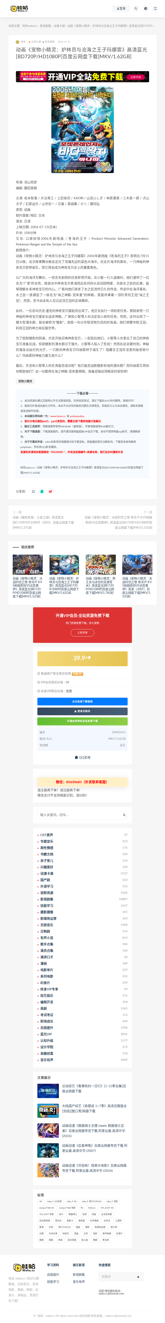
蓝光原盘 (72, 1240)
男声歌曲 (106, 1234)
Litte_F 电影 (112, 1201)
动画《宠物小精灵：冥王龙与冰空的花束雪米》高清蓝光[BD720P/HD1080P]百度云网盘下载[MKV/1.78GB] (100, 585)
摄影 (87, 1227)
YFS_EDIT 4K (107, 1208)
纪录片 (119, 1234)
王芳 (86, 1234)
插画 (78, 1227)
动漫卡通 (59, 26)
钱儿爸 (84, 1240)
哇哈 (40, 1316)
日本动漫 (53, 1234)
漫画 (76, 1234)
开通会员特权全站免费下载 (82, 721)
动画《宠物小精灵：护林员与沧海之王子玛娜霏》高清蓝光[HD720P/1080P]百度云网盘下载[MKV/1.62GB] (64, 585)
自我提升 (53, 1274)
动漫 (84, 1214)
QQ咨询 (84, 757)
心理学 (118, 1221)
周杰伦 (58, 1221)
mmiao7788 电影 (67, 1208)
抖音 (51, 1227)
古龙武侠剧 (106, 1214)
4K (40, 1201)
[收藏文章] (33, 491)
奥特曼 (81, 1221)
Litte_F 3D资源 (54, 1201)
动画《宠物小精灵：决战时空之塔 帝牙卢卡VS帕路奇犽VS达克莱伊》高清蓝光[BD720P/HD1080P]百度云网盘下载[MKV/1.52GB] (118, 522)
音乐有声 (79, 1281)
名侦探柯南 (44, 1221)
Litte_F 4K (72, 1201)
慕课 (41, 1227)
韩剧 (95, 1240)
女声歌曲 (94, 1221)
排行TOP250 (64, 1227)
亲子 (61, 1214)
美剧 (41, 1240)
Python (91, 1208)
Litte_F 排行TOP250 (91, 1201)
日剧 (41, 1234)
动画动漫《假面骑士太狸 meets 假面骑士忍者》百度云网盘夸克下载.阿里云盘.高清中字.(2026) (94, 1131)
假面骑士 (73, 1214)
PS (82, 1208)
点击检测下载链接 (82, 701)
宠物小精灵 (25, 381)
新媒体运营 (100, 1227)
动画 (94, 1214)
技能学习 (53, 1281)
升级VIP (77, 674)
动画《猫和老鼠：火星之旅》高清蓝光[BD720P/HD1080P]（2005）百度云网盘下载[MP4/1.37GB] (43, 522)
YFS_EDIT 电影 (46, 1214)
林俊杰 (66, 1234)
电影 (95, 1234)
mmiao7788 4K (46, 1208)
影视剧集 (45, 26)
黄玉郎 (105, 1240)
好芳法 (107, 1221)
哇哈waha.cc (29, 26)
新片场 (114, 1227)
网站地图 (84, 1316)
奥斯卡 (70, 1221)
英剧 (51, 1240)
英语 (60, 1240)
